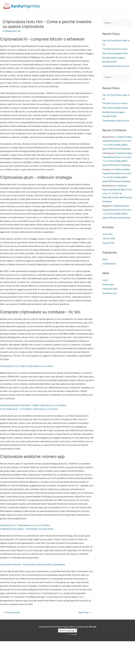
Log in (105, 280)
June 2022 (107, 234)
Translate (74, 634)
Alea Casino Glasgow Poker (115, 53)
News (105, 259)
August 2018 (108, 243)
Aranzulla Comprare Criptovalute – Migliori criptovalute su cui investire (33, 405)
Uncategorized (109, 263)
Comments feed (109, 289)
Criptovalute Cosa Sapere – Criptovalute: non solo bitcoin (27, 529)
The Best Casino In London (115, 49)
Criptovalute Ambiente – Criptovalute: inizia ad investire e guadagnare (32, 564)
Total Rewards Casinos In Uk (115, 66)
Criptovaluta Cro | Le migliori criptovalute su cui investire (26, 366)
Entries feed (108, 284)
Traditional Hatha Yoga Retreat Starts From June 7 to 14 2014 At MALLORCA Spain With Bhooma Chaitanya (117, 193)
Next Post (84, 612)
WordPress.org (109, 293)
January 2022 (108, 238)
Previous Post (11, 612)
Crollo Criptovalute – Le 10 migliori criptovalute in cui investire (29, 409)
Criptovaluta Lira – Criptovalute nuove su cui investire (25, 525)
